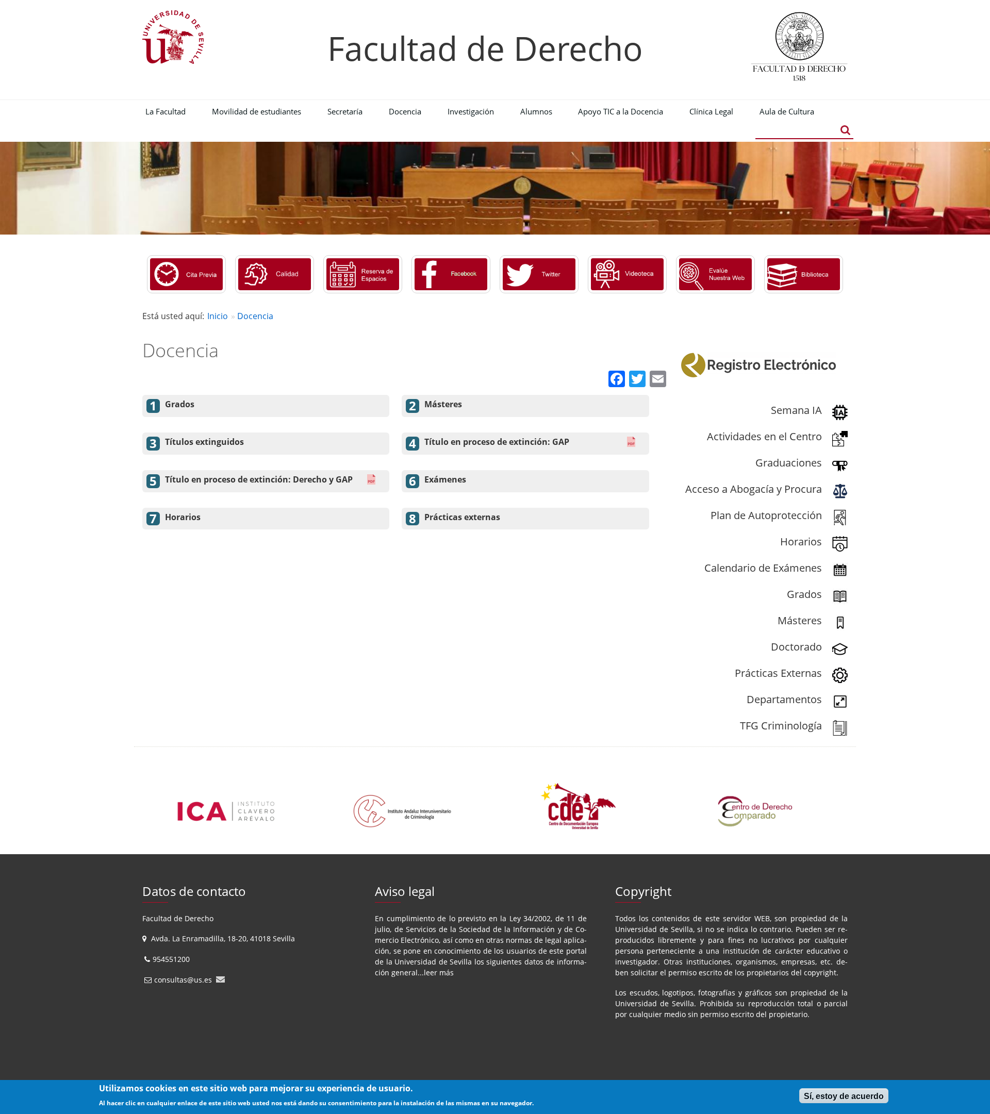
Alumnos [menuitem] (536, 111)
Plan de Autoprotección (766, 515)
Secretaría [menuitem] (344, 111)
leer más (439, 972)
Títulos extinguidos (204, 442)
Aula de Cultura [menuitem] (787, 111)
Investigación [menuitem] (471, 111)
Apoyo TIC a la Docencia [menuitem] (620, 111)
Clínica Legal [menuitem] (711, 111)
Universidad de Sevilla (433, 962)
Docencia (255, 316)
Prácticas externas (462, 517)
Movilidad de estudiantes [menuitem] (256, 111)
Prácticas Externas (778, 673)
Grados (179, 404)
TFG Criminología (781, 725)
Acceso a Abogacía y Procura (753, 489)
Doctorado (796, 646)
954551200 (172, 959)
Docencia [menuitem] (405, 111)
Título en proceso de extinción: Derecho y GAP (259, 479)
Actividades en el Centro (764, 436)
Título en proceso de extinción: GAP (496, 442)
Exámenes (445, 479)
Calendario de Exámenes (763, 567)
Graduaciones (788, 462)
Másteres (443, 404)
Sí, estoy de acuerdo (844, 1096)
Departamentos (784, 699)
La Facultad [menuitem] (165, 111)
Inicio (217, 316)
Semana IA (796, 410)
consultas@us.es (183, 980)
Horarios (183, 517)
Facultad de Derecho (485, 48)
